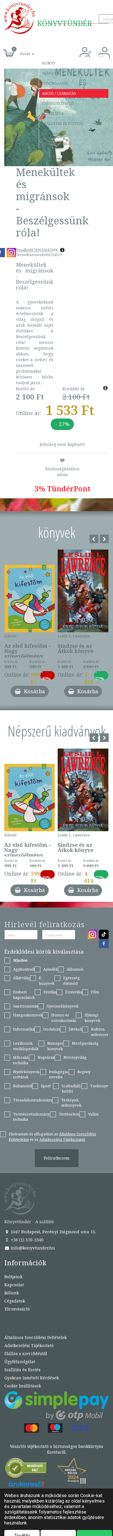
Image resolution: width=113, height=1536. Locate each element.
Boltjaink (13, 1276)
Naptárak (46, 1057)
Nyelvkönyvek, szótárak (26, 1074)
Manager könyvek (55, 1046)
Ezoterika (73, 992)
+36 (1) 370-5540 (26, 1240)
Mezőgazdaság (85, 1043)
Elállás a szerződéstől (25, 1353)
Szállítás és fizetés (62, 123)
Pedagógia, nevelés (59, 1074)
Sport (46, 1085)
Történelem (69, 1114)
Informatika (23, 1029)
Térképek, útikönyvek (71, 1102)
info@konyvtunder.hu (32, 1248)
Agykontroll (23, 969)
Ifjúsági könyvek (92, 1017)
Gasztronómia (25, 1006)
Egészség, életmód (72, 980)
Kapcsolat (53, 133)
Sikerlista (52, 113)
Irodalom (51, 1029)
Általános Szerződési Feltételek (35, 1337)
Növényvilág (75, 1057)
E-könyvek (46, 980)
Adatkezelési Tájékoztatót (62, 1139)
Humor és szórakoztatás (63, 1017)
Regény (83, 1071)
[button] (20, 50)
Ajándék (51, 73)
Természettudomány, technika (31, 1116)
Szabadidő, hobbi (71, 1088)
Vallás (93, 1114)
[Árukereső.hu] (26, 1469)
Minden (20, 960)
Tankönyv (99, 1085)
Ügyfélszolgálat (19, 1361)
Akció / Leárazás (59, 93)
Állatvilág (21, 977)
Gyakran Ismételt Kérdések (31, 1377)
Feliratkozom (57, 1158)
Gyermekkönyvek (63, 1006)
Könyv (49, 63)
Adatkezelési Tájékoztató (29, 1345)
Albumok (75, 969)
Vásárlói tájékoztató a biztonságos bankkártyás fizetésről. (56, 1449)
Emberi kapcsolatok (24, 994)
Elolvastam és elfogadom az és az (52, 1136)
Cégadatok (14, 1301)
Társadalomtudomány (32, 1100)
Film (95, 992)
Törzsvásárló (56, 143)
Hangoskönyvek (28, 1015)
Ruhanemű (22, 1085)
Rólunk (11, 1293)
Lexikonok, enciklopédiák (26, 1046)
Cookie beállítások (22, 1386)
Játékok (75, 1029)
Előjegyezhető (58, 103)
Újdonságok (55, 83)
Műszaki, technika (21, 1060)
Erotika (50, 992)
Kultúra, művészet (99, 1031)
